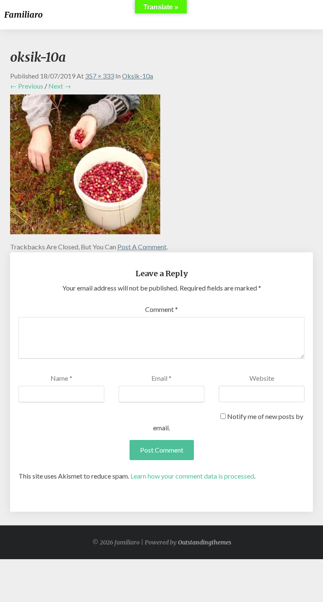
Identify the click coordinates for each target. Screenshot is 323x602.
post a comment (142, 247)
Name (61, 378)
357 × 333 (99, 76)
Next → (59, 86)
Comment (161, 309)
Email (161, 378)
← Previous (26, 86)
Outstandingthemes (204, 542)
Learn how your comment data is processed (192, 476)
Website (261, 378)
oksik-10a (137, 76)
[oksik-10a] (85, 167)
